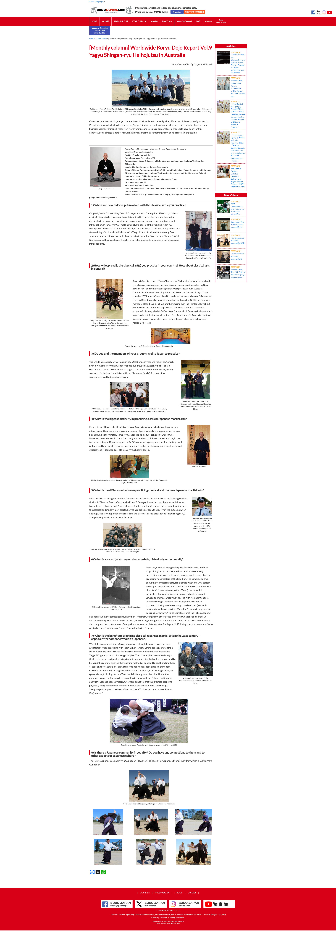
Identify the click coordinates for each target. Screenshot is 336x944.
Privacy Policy (160, 923)
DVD (198, 21)
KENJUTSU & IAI (139, 21)
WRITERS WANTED (194, 12)
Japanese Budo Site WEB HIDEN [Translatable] (100, 30)
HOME (94, 21)
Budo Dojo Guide (221, 21)
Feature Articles (101, 39)
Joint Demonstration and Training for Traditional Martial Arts (237, 207)
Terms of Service (171, 923)
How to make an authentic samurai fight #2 (237, 239)
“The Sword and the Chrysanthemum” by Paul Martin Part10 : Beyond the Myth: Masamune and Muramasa (238, 62)
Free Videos (167, 21)
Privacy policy (162, 892)
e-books (208, 21)
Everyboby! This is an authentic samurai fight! (237, 223)
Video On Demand (184, 21)
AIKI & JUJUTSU (121, 21)
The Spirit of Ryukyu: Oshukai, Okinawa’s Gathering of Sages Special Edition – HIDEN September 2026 (238, 176)
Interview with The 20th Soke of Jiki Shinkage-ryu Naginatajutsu (238, 272)
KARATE (105, 21)
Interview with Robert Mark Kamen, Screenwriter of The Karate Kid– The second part (238, 87)
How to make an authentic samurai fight (237, 255)
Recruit (178, 892)
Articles (154, 21)
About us (177, 12)
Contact (192, 892)
